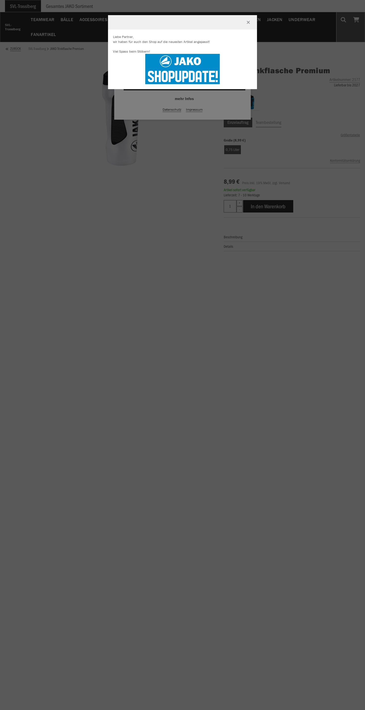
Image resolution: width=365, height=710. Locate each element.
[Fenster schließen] (248, 22)
